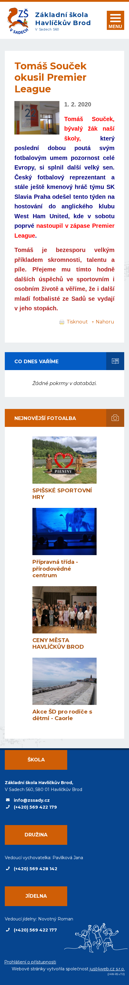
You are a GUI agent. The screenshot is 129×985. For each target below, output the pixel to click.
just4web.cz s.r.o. (107, 969)
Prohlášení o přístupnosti (30, 962)
